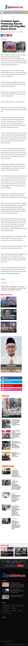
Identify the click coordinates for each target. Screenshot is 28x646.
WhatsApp (4, 39)
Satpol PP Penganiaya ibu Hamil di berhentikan (16, 454)
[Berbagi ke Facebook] (2, 35)
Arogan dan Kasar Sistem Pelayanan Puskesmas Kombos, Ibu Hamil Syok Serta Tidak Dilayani (11, 413)
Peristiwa (14, 611)
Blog (13, 563)
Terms (8, 563)
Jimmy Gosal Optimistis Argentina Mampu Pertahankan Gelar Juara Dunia (17, 591)
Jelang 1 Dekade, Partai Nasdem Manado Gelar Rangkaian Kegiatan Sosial (16, 422)
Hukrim (13, 605)
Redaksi (9, 613)
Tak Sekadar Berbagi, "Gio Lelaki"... (7, 554)
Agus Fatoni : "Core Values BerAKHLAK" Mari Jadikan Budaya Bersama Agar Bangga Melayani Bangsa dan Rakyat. (13, 288)
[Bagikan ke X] (5, 35)
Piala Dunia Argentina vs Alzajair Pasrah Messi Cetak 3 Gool (17, 596)
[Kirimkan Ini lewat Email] (11, 35)
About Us (8, 561)
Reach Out (22, 561)
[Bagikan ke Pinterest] (8, 35)
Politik (20, 611)
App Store (15, 561)
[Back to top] (24, 642)
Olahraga (14, 608)
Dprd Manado (6, 605)
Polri (4, 613)
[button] (2, 12)
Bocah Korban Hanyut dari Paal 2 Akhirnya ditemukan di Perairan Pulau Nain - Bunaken (16, 444)
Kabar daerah (6, 608)
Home (3, 561)
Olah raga (4, 282)
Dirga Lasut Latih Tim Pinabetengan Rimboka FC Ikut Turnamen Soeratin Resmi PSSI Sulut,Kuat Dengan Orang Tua (17, 585)
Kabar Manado (20, 605)
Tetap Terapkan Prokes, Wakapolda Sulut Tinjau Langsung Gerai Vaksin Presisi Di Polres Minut (16, 434)
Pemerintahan (6, 611)
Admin (20, 32)
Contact (18, 563)
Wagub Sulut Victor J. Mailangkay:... (21, 554)
